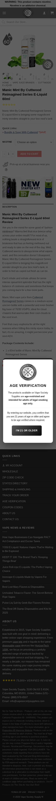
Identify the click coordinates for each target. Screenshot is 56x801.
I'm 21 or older (26, 430)
